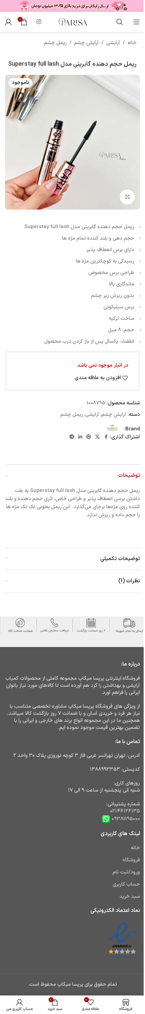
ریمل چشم (55, 43)
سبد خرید (129, 896)
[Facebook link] (106, 437)
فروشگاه (131, 860)
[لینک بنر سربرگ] (72, 6)
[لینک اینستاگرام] (38, 22)
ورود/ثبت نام (126, 872)
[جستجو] (119, 22)
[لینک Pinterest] (88, 437)
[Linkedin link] (80, 437)
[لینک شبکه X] (97, 437)
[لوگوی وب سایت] (72, 22)
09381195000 (125, 819)
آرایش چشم (86, 43)
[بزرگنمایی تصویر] (127, 197)
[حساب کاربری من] (8, 22)
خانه (132, 43)
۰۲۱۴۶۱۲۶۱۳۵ (125, 811)
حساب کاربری (126, 884)
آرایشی (113, 43)
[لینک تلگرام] (71, 437)
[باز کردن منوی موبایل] (136, 22)
